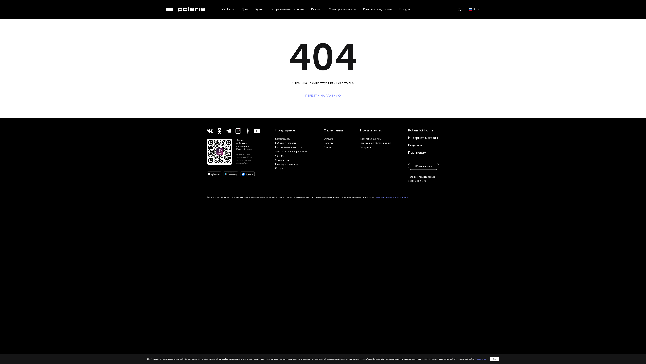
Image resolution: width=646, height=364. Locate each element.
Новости (328, 143)
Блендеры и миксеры (286, 164)
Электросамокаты (342, 9)
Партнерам (417, 152)
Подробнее (480, 359)
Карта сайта (402, 197)
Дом (245, 9)
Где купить (365, 147)
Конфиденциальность (386, 197)
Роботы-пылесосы (285, 143)
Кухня (259, 9)
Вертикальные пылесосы (288, 147)
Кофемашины (282, 138)
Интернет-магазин (423, 138)
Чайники (279, 155)
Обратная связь (423, 166)
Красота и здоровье (377, 9)
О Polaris (328, 138)
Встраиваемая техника (287, 9)
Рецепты (415, 145)
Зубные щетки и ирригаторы (291, 151)
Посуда (404, 9)
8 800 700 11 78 (417, 181)
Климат (316, 9)
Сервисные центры (370, 138)
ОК (494, 359)
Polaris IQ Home (420, 130)
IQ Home (227, 9)
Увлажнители (282, 160)
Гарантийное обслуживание (375, 143)
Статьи (327, 147)
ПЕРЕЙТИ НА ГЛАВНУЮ (323, 95)
